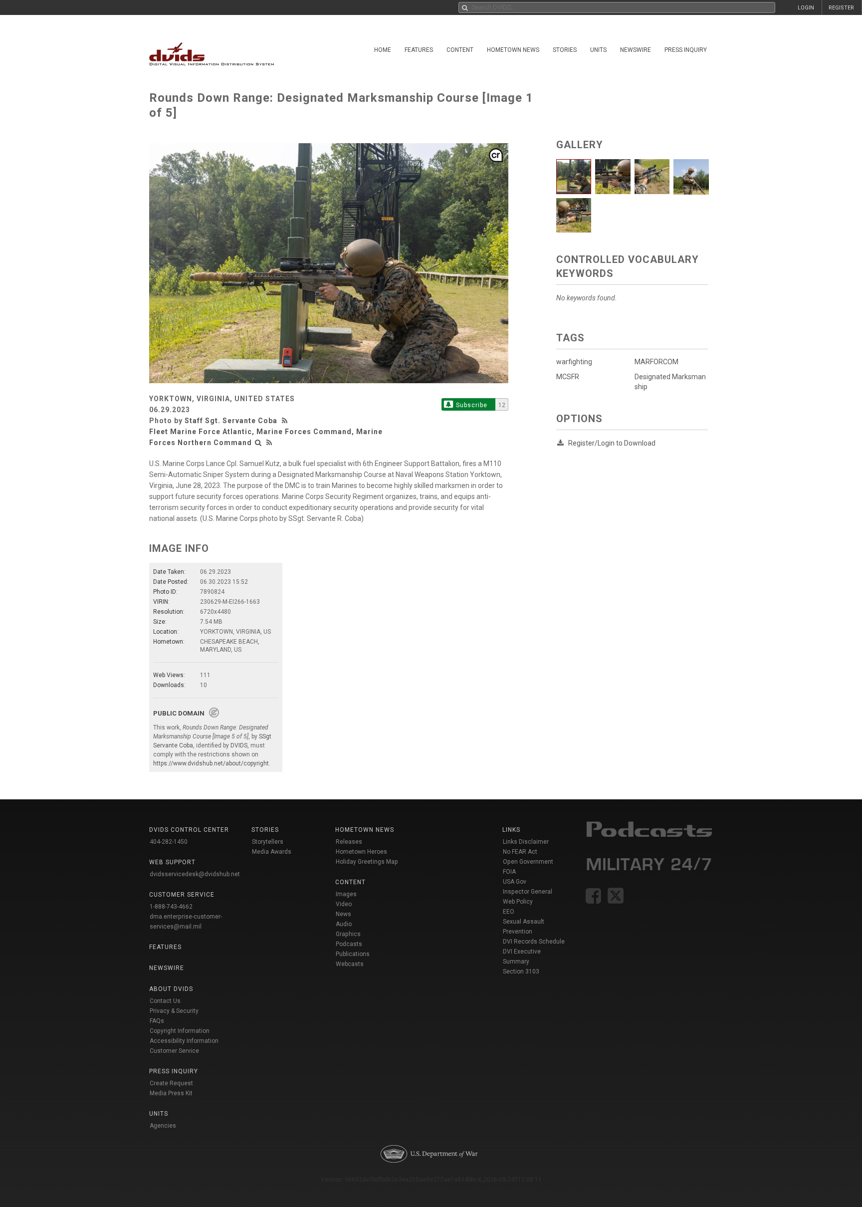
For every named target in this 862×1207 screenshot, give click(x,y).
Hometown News (513, 49)
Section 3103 (521, 971)
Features (419, 49)
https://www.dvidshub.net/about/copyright (211, 763)
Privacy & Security (174, 1010)
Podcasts (349, 944)
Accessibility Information (184, 1040)
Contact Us (165, 1000)
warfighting (574, 362)
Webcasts (350, 964)
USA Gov (514, 881)
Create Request (171, 1083)
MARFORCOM (656, 362)
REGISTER (841, 7)
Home (382, 49)
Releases (349, 841)
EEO (508, 911)
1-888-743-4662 (171, 906)
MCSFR (567, 377)
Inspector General (527, 891)
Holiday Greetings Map (367, 861)
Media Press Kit (171, 1093)
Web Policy (518, 901)
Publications (353, 954)
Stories (565, 49)
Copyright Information (180, 1030)
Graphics (348, 934)
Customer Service (174, 1050)
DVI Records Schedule (534, 941)
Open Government (528, 861)
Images (346, 894)
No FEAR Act (520, 851)
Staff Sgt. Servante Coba (231, 421)
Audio (344, 924)
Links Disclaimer (526, 841)
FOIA (509, 871)
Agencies (163, 1125)
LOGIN (806, 7)
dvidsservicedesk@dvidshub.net (195, 874)
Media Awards (271, 851)
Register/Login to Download (611, 443)
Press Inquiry (685, 49)
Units (598, 49)
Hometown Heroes (361, 851)
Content (459, 49)
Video (344, 904)
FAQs (157, 1020)
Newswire (635, 49)
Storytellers (267, 841)
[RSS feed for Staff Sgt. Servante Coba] (285, 421)
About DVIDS (171, 988)
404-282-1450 (169, 841)
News (343, 914)
